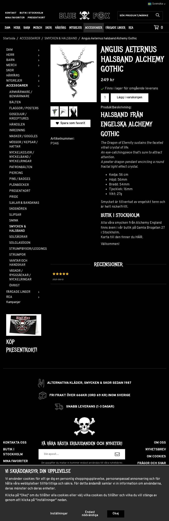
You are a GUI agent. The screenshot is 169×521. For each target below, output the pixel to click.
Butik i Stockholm (31, 13)
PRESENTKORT (20, 191)
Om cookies (156, 457)
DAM (7, 27)
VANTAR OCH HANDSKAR (18, 263)
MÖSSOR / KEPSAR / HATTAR (23, 144)
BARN (26, 27)
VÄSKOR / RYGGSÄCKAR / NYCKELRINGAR (20, 275)
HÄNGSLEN (17, 125)
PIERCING (16, 173)
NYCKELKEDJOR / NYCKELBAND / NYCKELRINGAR (21, 157)
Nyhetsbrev (156, 450)
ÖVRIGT (14, 286)
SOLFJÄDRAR (18, 237)
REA (131, 27)
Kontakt (10, 13)
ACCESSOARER (93, 27)
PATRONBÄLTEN (20, 167)
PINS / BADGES (19, 179)
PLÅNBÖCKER (19, 185)
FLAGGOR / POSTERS (24, 108)
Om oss (160, 443)
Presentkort (36, 17)
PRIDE (13, 197)
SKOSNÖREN (18, 209)
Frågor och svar (151, 463)
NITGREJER (75, 27)
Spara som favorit (72, 123)
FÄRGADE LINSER (115, 27)
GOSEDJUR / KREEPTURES (19, 116)
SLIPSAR (15, 215)
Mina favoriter (15, 17)
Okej (116, 514)
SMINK (13, 221)
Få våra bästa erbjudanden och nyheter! (82, 443)
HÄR (138, 237)
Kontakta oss (15, 443)
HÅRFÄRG (60, 27)
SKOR (48, 27)
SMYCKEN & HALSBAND (17, 229)
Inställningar (59, 514)
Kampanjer (13, 302)
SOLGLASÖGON (19, 243)
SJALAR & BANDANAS (24, 203)
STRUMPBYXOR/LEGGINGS (25, 249)
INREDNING (17, 130)
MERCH (37, 27)
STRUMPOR (17, 255)
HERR (17, 27)
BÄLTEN (15, 102)
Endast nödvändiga (90, 513)
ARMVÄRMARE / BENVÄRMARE (20, 94)
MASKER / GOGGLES (23, 136)
